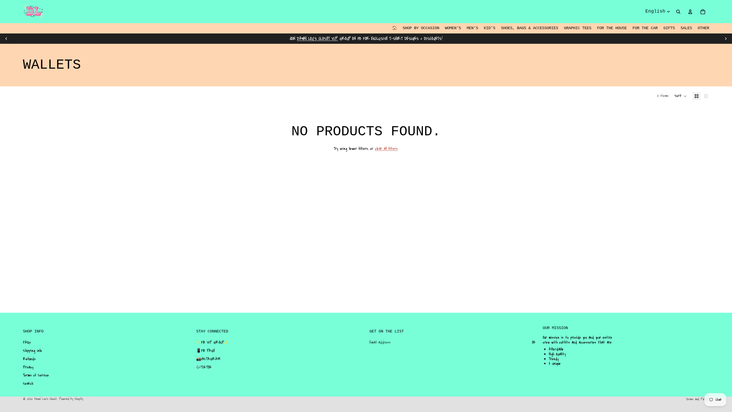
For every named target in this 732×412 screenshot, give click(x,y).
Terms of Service (36, 375)
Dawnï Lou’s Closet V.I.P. (317, 38)
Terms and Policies (697, 399)
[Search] (678, 11)
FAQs (27, 342)
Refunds (29, 359)
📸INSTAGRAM (208, 359)
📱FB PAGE (205, 351)
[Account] (690, 11)
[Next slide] (725, 38)
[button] (681, 96)
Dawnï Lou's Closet (45, 399)
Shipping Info (32, 351)
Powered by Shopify (71, 399)
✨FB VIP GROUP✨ (212, 342)
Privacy (28, 367)
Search (28, 384)
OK (534, 342)
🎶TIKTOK (204, 367)
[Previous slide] (6, 38)
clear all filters (386, 149)
